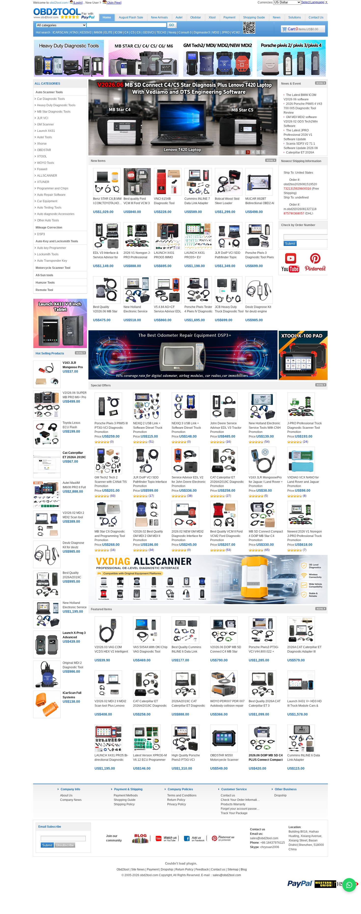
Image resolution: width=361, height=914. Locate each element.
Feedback (202, 869)
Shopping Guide (254, 17)
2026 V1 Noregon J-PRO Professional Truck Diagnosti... (137, 257)
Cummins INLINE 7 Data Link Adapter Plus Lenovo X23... (197, 203)
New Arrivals (159, 17)
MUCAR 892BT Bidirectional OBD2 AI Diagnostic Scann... (259, 203)
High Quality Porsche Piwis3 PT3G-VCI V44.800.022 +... (186, 760)
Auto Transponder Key (52, 260)
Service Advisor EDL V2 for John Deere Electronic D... (189, 482)
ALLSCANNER (47, 175)
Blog (244, 869)
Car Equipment (47, 201)
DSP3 (41, 234)
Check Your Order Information (240, 800)
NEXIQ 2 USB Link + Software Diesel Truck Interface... (147, 428)
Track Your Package (234, 813)
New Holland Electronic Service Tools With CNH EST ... (265, 428)
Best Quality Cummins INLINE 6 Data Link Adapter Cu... (186, 651)
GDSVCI (148, 32)
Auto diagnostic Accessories (55, 214)
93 (112, 496)
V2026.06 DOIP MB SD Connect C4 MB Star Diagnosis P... (225, 651)
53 (228, 550)
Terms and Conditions (181, 795)
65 (267, 550)
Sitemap (232, 869)
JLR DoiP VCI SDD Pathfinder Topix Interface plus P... (227, 257)
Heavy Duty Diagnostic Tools (56, 105)
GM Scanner (45, 124)
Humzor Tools (45, 282)
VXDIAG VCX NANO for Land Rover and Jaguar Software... (303, 482)
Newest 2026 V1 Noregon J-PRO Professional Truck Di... (304, 536)
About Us (66, 795)
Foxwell (42, 169)
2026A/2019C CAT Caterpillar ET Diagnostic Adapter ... (188, 706)
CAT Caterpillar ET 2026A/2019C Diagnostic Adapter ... (227, 482)
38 (190, 496)
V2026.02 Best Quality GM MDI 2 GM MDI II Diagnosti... (148, 536)
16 (228, 441)
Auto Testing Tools (49, 207)
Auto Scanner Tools (49, 92)
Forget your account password (240, 808)
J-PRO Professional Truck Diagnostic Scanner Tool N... (304, 428)
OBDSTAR (44, 150)
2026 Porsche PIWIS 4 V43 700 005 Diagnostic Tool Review (303, 108)
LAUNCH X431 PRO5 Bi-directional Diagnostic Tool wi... (111, 760)
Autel (179, 17)
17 (151, 496)
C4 (126, 32)
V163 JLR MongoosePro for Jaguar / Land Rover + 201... (266, 482)
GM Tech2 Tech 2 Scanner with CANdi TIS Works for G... (111, 482)
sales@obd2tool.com (227, 875)
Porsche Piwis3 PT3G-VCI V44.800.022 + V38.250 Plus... (264, 651)
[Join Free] (114, 2)
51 (151, 441)
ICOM (118, 32)
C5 (133, 32)
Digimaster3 (202, 32)
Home (107, 17)
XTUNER (43, 182)
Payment (229, 17)
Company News (71, 800)
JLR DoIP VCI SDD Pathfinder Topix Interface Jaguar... (150, 482)
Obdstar (195, 17)
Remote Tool (44, 290)
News (276, 17)
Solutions (294, 17)
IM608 (98, 32)
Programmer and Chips (52, 188)
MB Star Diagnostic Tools (53, 111)
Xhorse (42, 143)
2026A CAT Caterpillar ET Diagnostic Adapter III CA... (304, 651)
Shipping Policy (124, 804)
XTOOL (42, 156)
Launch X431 (46, 131)
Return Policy (176, 800)
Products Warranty (233, 804)
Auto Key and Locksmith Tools (57, 241)
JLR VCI (42, 118)
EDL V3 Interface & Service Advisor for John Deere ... (105, 257)
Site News (138, 869)
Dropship (280, 795)
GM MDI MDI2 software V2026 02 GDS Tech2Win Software (301, 121)
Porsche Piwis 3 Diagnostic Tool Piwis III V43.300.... (259, 257)
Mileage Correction (49, 227)
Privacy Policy (176, 804)
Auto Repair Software (51, 195)
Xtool (212, 17)
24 (305, 441)
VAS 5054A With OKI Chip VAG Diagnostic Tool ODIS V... (150, 651)
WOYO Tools (45, 163)
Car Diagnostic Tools (51, 99)
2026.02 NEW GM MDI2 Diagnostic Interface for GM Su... (188, 536)
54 (267, 441)
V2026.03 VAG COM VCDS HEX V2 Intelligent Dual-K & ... (111, 651)
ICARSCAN (60, 32)
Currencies (265, 2)
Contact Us (316, 17)
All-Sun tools (44, 275)
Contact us (228, 795)
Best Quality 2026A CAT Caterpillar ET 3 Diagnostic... (264, 706)
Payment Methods (126, 795)
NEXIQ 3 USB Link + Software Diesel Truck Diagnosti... (186, 428)
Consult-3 (185, 32)
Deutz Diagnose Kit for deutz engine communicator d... (258, 311)
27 (228, 496)
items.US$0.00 (303, 29)
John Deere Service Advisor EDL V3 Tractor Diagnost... (225, 428)
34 (151, 550)
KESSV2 (86, 32)
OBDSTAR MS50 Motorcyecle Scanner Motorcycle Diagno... (224, 760)
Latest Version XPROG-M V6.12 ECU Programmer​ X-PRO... (150, 760)
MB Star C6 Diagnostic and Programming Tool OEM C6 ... (110, 536)
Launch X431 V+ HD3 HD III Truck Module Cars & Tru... (304, 706)
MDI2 (215, 32)
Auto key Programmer (51, 248)
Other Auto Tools (48, 220)
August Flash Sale (131, 17)
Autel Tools (44, 137)
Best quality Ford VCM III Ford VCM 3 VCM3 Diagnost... (137, 203)
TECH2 (161, 32)
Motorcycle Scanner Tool (53, 268)
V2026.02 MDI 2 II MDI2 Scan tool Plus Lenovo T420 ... (110, 706)
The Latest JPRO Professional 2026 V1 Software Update (298, 135)
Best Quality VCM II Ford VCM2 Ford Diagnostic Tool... (226, 536)
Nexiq (172, 32)
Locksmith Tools (47, 254)
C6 (139, 32)
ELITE (108, 32)
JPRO (225, 32)
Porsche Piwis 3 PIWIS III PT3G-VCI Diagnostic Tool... (111, 428)
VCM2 (236, 32)
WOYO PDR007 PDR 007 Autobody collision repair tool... (227, 706)
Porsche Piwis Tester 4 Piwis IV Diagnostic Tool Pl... (198, 311)
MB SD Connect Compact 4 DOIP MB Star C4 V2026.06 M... (266, 536)
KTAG (74, 32)
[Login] (78, 2)
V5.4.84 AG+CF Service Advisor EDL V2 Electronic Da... (167, 311)
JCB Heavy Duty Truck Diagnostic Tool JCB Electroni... (229, 311)
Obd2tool (123, 869)
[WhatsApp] (349, 885)
